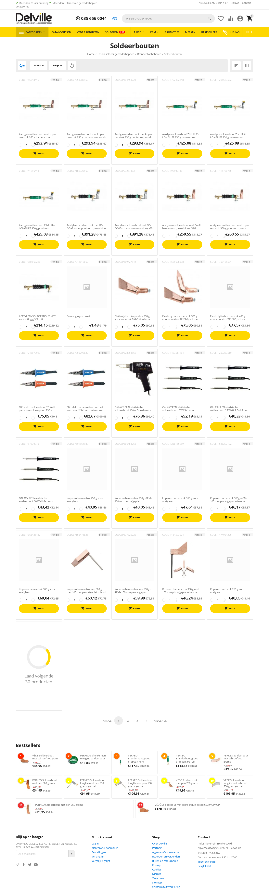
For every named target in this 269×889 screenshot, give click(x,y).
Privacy (156, 865)
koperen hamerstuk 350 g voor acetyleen (180, 500)
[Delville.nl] (34, 18)
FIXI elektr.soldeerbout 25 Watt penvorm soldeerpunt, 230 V (37, 409)
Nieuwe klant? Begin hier (213, 3)
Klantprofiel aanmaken (105, 848)
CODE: (22, 80)
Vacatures (158, 878)
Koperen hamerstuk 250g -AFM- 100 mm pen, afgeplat (133, 500)
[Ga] (71, 853)
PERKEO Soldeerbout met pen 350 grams (59, 804)
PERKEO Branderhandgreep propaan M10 (139, 758)
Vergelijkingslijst (101, 861)
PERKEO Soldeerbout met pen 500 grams (44, 781)
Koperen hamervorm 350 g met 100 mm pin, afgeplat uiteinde (180, 591)
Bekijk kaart (204, 866)
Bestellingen (99, 852)
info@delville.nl (206, 861)
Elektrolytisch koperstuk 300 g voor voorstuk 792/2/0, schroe (180, 318)
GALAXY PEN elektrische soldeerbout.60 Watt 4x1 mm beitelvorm (36, 500)
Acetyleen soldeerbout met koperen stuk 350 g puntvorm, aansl (229, 227)
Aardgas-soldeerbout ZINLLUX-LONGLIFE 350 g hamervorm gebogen (228, 136)
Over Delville (159, 843)
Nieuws (234, 3)
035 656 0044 (93, 18)
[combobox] (168, 18)
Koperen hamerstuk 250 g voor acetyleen (85, 500)
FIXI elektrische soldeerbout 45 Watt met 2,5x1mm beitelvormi (85, 409)
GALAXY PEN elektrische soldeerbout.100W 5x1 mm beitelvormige (178, 409)
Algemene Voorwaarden (166, 852)
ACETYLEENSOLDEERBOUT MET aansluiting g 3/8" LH (37, 318)
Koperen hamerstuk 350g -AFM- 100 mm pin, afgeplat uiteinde (228, 500)
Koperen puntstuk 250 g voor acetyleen (227, 591)
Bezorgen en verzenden (166, 856)
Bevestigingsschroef (78, 316)
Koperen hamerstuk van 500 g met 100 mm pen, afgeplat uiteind (86, 591)
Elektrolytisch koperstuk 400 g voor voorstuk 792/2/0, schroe (227, 318)
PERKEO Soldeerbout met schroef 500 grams (236, 758)
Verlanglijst (98, 856)
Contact (246, 3)
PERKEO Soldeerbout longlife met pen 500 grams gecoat (140, 783)
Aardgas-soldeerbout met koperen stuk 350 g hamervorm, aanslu (87, 136)
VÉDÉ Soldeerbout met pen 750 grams (187, 781)
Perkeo (55, 80)
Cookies (156, 869)
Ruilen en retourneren (165, 861)
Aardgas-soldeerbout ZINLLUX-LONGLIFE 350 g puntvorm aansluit (37, 227)
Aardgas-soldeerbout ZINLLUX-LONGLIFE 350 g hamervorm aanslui (180, 136)
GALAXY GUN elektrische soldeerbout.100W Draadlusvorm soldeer (134, 409)
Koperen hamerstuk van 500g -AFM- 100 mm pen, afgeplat (132, 591)
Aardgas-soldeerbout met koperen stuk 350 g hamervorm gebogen (37, 136)
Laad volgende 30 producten (38, 679)
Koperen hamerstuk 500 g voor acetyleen (37, 591)
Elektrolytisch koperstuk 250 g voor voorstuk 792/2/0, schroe (132, 318)
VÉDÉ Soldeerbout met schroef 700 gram (45, 757)
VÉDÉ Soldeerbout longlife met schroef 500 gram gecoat (235, 783)
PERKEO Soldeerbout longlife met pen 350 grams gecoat (92, 783)
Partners (157, 848)
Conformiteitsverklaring (166, 887)
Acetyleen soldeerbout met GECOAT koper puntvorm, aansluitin (86, 227)
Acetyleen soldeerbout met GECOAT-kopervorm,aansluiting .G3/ (134, 227)
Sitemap (157, 882)
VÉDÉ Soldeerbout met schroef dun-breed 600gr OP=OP (187, 804)
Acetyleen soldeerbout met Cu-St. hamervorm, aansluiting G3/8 (181, 227)
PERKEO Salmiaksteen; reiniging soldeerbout (93, 757)
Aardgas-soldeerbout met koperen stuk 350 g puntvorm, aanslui (134, 136)
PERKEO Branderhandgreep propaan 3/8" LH (187, 758)
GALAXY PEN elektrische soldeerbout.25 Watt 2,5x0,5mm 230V (229, 409)
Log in (95, 843)
